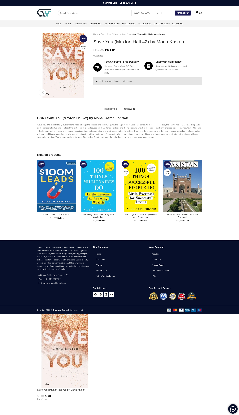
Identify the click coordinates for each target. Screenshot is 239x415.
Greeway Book (60, 310)
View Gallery (101, 270)
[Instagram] (106, 294)
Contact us (156, 259)
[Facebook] (95, 294)
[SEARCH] (158, 13)
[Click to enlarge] (42, 92)
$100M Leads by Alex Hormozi (56, 214)
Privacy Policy (158, 265)
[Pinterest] (100, 294)
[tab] (110, 108)
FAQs (154, 276)
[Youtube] (111, 294)
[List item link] (63, 279)
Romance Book (119, 34)
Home (96, 34)
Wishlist (99, 265)
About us (155, 254)
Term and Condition (160, 270)
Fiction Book (106, 34)
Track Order (183, 13)
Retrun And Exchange (105, 276)
